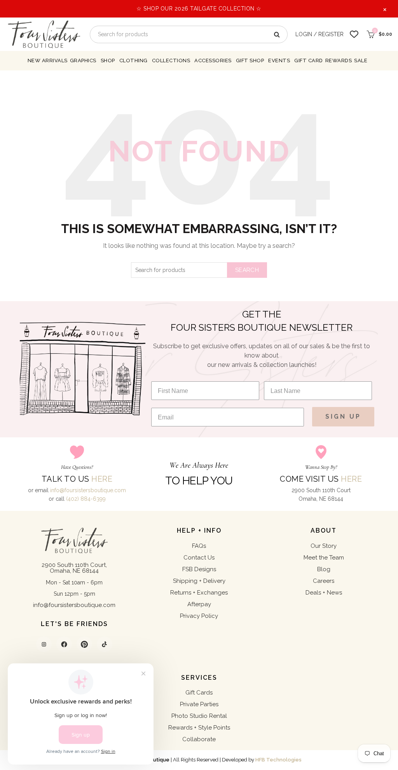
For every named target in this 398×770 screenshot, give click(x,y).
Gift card (308, 60)
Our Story (324, 545)
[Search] (276, 34)
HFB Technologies (278, 760)
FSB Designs (199, 569)
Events (279, 60)
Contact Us (199, 557)
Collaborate (199, 739)
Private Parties (199, 704)
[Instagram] (44, 644)
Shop (108, 60)
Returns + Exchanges (199, 592)
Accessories (213, 60)
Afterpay (199, 604)
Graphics (83, 60)
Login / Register (319, 34)
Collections (171, 60)
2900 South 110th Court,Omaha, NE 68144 (74, 567)
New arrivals (48, 60)
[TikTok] (104, 644)
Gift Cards (199, 692)
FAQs (199, 545)
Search (247, 270)
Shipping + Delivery (199, 580)
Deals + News (323, 592)
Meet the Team (324, 557)
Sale (360, 60)
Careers (323, 580)
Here (101, 479)
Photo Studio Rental (199, 715)
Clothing (133, 60)
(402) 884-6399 (86, 499)
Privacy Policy (199, 615)
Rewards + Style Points (199, 727)
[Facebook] (64, 644)
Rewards (338, 60)
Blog (323, 569)
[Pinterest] (84, 644)
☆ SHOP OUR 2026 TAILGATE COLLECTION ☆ (199, 8)
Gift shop (250, 60)
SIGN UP (343, 416)
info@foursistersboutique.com (88, 490)
